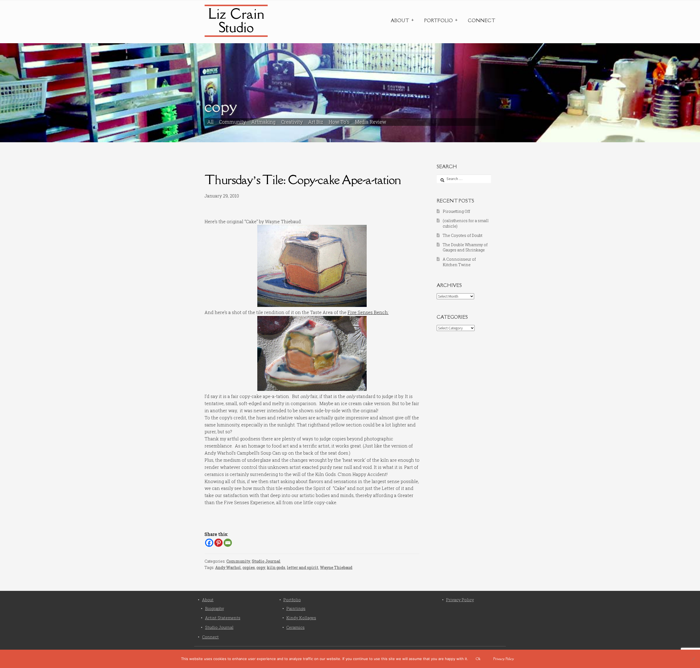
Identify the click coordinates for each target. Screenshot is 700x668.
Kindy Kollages (301, 617)
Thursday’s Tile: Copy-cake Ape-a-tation (303, 179)
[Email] (228, 543)
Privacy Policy (460, 599)
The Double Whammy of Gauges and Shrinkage (465, 247)
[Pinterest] (218, 543)
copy (260, 567)
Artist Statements (222, 617)
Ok (478, 658)
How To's (339, 122)
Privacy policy (503, 658)
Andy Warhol (228, 567)
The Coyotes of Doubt (462, 235)
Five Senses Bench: (368, 312)
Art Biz (315, 122)
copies (249, 567)
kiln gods (276, 567)
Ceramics (295, 627)
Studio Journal (266, 561)
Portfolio (438, 21)
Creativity (292, 122)
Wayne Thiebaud (336, 567)
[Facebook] (209, 543)
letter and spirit (302, 567)
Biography (214, 608)
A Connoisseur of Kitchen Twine (459, 262)
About (400, 21)
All (210, 122)
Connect (481, 21)
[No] (693, 658)
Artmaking (263, 122)
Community (232, 122)
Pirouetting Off (456, 211)
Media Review (370, 122)
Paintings (295, 608)
